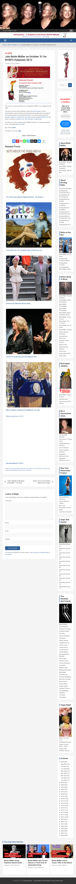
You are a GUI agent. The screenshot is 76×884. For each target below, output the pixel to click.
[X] (32, 140)
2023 (62, 787)
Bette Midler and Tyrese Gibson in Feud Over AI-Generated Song (14, 862)
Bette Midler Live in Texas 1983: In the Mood (38, 861)
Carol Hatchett (63, 626)
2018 (62, 799)
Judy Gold (27, 117)
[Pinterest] (17, 140)
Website (7, 539)
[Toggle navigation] (5, 40)
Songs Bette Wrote (65, 353)
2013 (62, 810)
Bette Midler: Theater (65, 330)
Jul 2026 (63, 766)
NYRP (29, 470)
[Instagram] (28, 140)
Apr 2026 (63, 773)
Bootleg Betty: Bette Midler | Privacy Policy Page (48, 881)
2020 (62, 794)
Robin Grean (63, 681)
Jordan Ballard (63, 652)
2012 (62, 812)
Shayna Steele (63, 686)
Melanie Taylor (63, 668)
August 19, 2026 (33, 865)
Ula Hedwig (62, 697)
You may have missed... (14, 842)
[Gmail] (21, 140)
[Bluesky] (39, 140)
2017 (62, 801)
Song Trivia (62, 351)
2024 (62, 785)
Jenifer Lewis (63, 645)
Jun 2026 (64, 769)
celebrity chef (20, 119)
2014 (62, 808)
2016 (62, 803)
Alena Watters (63, 624)
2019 (62, 796)
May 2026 (64, 771)
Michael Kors (44, 117)
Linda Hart (62, 665)
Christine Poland (64, 631)
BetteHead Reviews (65, 742)
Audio (6, 853)
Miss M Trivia (63, 345)
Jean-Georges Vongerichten (33, 119)
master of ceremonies (17, 117)
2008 (62, 822)
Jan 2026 (64, 780)
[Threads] (35, 140)
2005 (62, 828)
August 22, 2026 (9, 867)
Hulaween (8, 53)
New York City (20, 124)
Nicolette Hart (63, 674)
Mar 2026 (64, 775)
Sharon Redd (63, 684)
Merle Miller (62, 672)
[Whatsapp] (24, 140)
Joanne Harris (63, 647)
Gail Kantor (62, 638)
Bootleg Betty (28, 881)
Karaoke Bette (63, 399)
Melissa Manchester (65, 670)
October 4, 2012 (9, 63)
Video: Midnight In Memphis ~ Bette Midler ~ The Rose (16, 482)
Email (6, 531)
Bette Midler (16, 468)
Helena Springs (63, 640)
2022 (62, 789)
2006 (62, 826)
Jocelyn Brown (63, 649)
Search (70, 85)
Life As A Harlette (64, 663)
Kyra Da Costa (63, 661)
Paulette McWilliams (65, 677)
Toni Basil (62, 695)
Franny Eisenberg (64, 636)
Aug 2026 (64, 764)
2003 (62, 833)
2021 (62, 792)
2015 (62, 805)
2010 (62, 817)
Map (19, 131)
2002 (62, 835)
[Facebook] (13, 140)
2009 (62, 819)
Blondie (7, 117)
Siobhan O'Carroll (64, 688)
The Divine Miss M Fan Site (36, 856)
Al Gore (29, 115)
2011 (62, 815)
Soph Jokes (62, 356)
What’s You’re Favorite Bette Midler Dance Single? (41, 482)
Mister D (17, 63)
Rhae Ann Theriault (65, 679)
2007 (62, 824)
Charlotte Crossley (65, 629)
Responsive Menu (71, 30)
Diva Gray (62, 633)
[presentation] (69, 842)
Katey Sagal (62, 658)
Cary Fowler (36, 111)
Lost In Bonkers (64, 448)
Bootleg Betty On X (65, 225)
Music (21, 853)
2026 (62, 762)
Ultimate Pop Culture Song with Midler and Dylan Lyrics (60, 862)
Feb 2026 (64, 778)
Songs (7, 856)
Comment (8, 501)
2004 (62, 831)
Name (7, 523)
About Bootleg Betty (65, 188)
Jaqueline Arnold (64, 643)
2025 (62, 782)
